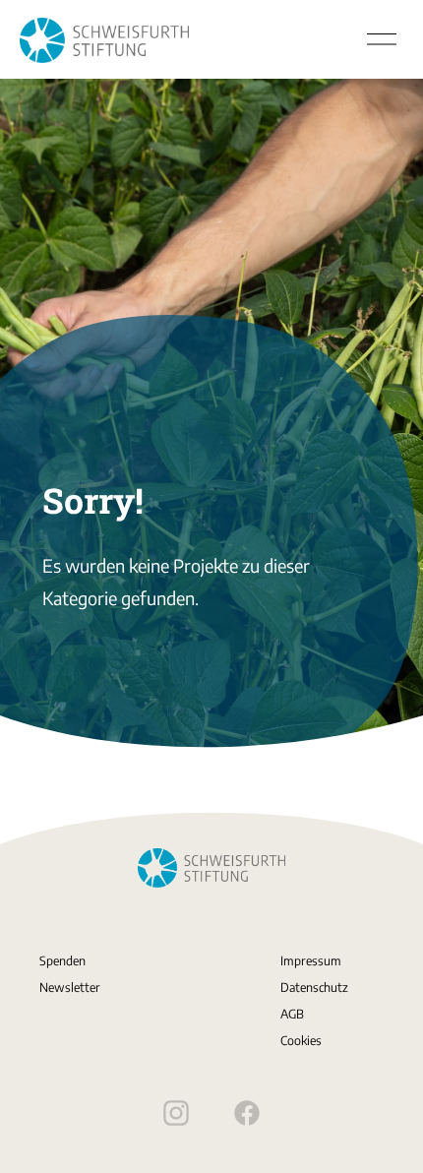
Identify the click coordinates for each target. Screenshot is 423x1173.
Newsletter (69, 987)
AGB (292, 1013)
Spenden (62, 960)
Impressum (310, 960)
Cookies (301, 1040)
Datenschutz (314, 987)
